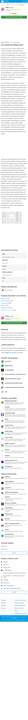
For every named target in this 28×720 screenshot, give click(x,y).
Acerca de (3, 600)
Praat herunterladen (6, 300)
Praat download (5, 303)
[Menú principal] (26, 1)
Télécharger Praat (5, 307)
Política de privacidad (20, 605)
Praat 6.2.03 (4, 549)
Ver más (14, 553)
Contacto (3, 603)
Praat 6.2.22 (4, 546)
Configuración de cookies (21, 613)
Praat (9, 7)
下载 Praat (3, 305)
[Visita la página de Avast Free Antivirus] (14, 14)
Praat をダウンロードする (7, 310)
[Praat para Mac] (2, 9)
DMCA (16, 610)
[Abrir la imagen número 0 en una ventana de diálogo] (11, 218)
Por (7, 9)
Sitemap (3, 608)
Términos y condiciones (20, 600)
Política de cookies (19, 603)
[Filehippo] (5, 1)
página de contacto (11, 352)
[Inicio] (1, 5)
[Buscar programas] (23, 1)
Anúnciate (3, 605)
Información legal (19, 608)
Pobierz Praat (4, 298)
